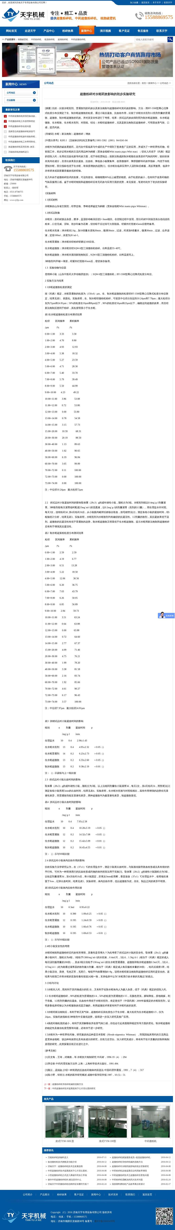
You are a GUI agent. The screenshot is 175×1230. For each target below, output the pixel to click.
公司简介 (27, 1194)
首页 (144, 83)
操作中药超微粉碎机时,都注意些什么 (64, 1179)
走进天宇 (30, 30)
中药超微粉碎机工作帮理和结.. (22, 141)
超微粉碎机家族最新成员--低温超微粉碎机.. (131, 1157)
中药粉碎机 (36, 39)
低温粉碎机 (49, 39)
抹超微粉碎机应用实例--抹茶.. (21, 147)
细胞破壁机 (23, 39)
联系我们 (130, 1194)
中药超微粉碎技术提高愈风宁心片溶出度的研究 (73, 1088)
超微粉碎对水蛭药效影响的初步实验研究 (130, 1166)
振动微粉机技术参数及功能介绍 (62, 1162)
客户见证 (124, 30)
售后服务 (143, 30)
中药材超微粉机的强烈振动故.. (22, 116)
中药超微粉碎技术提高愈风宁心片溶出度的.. (68, 1171)
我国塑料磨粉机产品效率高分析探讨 (128, 1184)
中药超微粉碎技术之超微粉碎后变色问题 (130, 1175)
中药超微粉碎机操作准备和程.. (22, 136)
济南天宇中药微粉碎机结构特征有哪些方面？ (68, 1184)
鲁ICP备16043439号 (105, 1221)
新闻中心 (86, 30)
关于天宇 (157, 2)
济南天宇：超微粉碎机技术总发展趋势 (65, 1166)
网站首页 (11, 30)
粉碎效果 (67, 30)
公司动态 (164, 83)
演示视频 (105, 30)
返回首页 (145, 2)
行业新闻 (11, 100)
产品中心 (49, 30)
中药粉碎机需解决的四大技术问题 (127, 1179)
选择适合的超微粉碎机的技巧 (21, 131)
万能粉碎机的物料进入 (58, 1157)
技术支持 (113, 1194)
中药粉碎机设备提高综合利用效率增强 (129, 1171)
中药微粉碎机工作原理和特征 (21, 121)
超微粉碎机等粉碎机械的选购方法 (67, 1084)
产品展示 (45, 1194)
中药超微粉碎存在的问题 (19, 126)
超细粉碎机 (63, 39)
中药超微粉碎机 (78, 39)
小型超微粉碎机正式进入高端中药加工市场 (67, 1175)
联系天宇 (168, 2)
